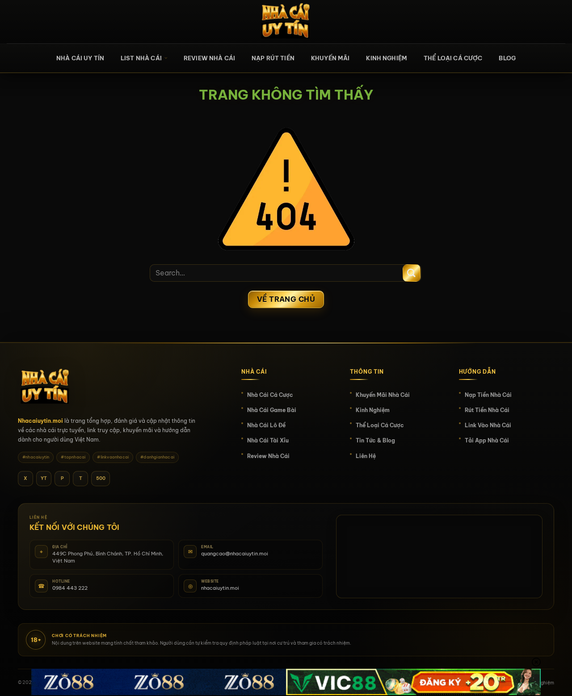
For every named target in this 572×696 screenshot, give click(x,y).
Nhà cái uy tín (80, 58)
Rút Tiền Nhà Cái (487, 410)
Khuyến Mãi (330, 58)
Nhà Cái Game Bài (271, 410)
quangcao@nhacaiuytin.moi (234, 553)
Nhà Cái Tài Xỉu (268, 440)
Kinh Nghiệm (386, 58)
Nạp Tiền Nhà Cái (488, 395)
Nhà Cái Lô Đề (266, 425)
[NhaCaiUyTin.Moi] (286, 21)
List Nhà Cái (141, 58)
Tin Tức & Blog (375, 440)
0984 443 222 (70, 588)
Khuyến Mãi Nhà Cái (383, 395)
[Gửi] (412, 273)
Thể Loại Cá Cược (453, 58)
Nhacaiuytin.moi (40, 420)
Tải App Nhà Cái (487, 440)
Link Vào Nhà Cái (488, 425)
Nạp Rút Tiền (273, 58)
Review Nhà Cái (209, 58)
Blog (507, 58)
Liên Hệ (366, 456)
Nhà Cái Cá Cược (270, 395)
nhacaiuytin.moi (220, 588)
